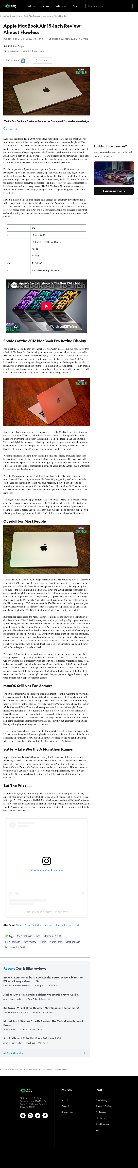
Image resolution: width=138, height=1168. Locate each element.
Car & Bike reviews (14, 16)
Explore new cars (114, 191)
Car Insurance (101, 1112)
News (75, 6)
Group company (67, 1112)
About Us (65, 1100)
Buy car (45, 6)
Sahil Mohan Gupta (13, 46)
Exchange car (61, 6)
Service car (31, 6)
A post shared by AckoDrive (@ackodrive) (47, 911)
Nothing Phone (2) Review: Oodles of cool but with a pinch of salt (48, 925)
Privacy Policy (101, 1100)
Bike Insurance (102, 1118)
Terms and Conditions (104, 1106)
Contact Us (65, 1106)
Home (2, 16)
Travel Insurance (102, 1124)
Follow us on (12, 60)
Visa (97, 1130)
